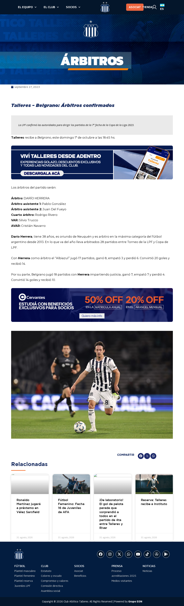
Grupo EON (135, 601)
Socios (71, 7)
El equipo (25, 7)
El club (49, 7)
